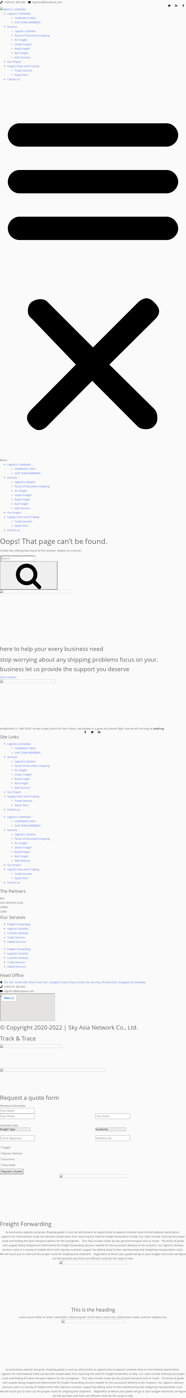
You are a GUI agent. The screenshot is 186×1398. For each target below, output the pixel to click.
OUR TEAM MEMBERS (28, 22)
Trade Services (23, 70)
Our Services (12, 917)
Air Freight (21, 40)
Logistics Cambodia (19, 13)
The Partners (13, 891)
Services (12, 26)
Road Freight (22, 48)
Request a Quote (11, 1171)
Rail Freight (21, 53)
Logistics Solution (25, 31)
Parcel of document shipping (32, 35)
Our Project (14, 61)
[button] (93, 273)
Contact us (13, 79)
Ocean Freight (23, 44)
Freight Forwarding (18, 924)
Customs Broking (17, 933)
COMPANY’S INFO (25, 18)
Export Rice (21, 75)
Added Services (16, 941)
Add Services (22, 57)
